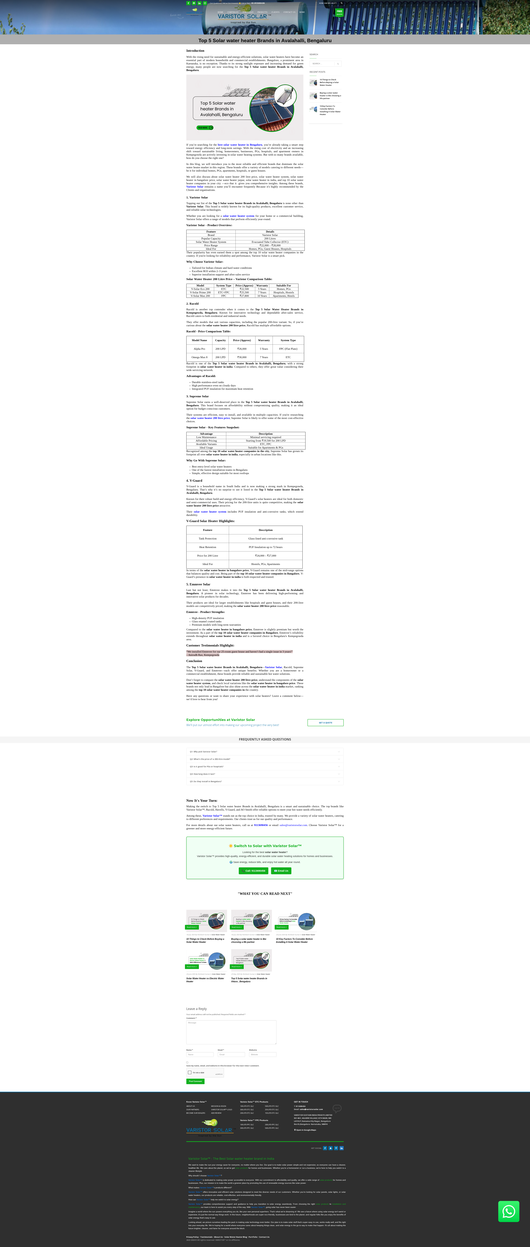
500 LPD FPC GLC (272, 1128)
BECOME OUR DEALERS (195, 1113)
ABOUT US (190, 1106)
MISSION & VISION (218, 1106)
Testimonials (206, 1237)
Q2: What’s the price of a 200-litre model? (210, 759)
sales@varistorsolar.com (293, 825)
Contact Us (264, 1237)
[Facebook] (188, 3)
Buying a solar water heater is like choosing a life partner (330, 96)
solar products (241, 1168)
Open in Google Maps (306, 1130)
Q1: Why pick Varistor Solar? (203, 751)
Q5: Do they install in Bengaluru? (206, 781)
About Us (218, 1237)
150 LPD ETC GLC (272, 1113)
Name (189, 1050)
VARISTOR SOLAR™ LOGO (221, 1109)
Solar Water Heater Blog (235, 1237)
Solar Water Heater (218, 935)
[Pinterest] (336, 1148)
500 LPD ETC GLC (272, 1106)
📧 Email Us (281, 870)
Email (221, 1050)
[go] (338, 64)
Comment (191, 1018)
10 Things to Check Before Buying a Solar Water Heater (329, 82)
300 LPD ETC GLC (247, 1109)
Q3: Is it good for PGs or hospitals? (206, 766)
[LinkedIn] (199, 3)
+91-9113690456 (258, 3)
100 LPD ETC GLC (247, 1106)
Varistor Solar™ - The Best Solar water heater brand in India (231, 1158)
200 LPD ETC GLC (247, 1113)
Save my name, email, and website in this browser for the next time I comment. (222, 1065)
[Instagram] (205, 3)
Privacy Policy (192, 1237)
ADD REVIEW (216, 1113)
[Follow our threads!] (330, 1148)
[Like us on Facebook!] (325, 1148)
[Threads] (194, 3)
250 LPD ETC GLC (272, 1109)
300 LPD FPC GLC (247, 1128)
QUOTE (339, 12)
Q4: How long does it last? (202, 774)
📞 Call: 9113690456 (253, 870)
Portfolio (253, 1237)
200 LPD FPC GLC (272, 1124)
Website (253, 1050)
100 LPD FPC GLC (247, 1124)
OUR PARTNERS (192, 1109)
